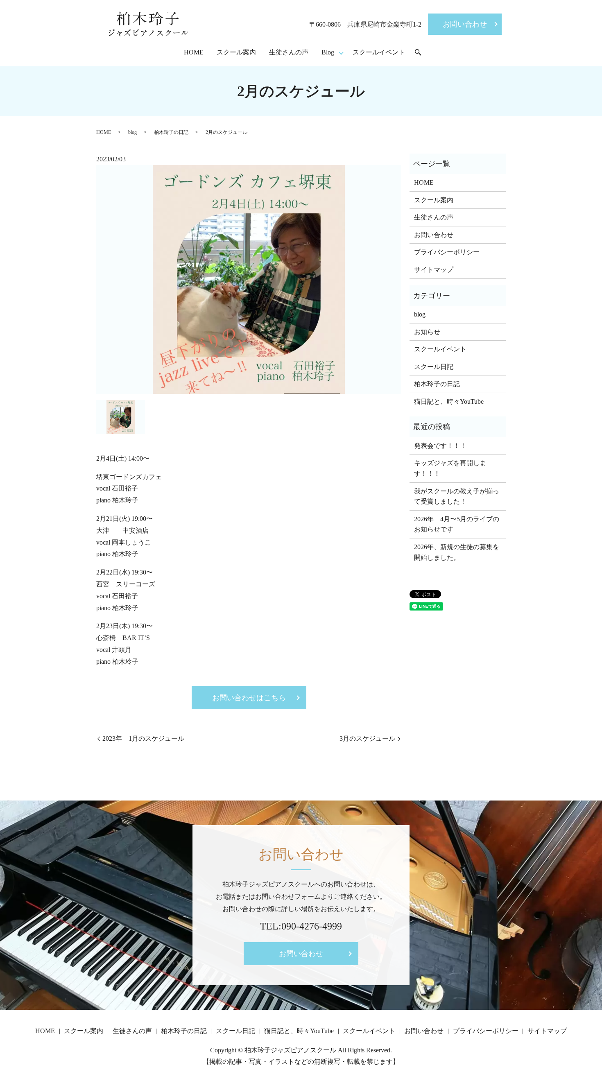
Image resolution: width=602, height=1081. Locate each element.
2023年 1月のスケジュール (143, 738)
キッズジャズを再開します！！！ (450, 468)
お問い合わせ (465, 24)
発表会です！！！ (440, 445)
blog (132, 132)
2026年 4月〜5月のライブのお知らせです (456, 524)
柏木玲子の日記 (171, 132)
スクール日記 (433, 366)
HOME (194, 52)
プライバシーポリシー (447, 252)
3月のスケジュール (367, 738)
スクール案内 (236, 52)
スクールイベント (379, 52)
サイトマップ (433, 269)
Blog (327, 52)
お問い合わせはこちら (249, 698)
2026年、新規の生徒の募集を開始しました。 (456, 552)
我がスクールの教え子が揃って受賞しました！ (456, 496)
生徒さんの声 (288, 52)
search (418, 53)
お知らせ (427, 331)
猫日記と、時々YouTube (449, 401)
